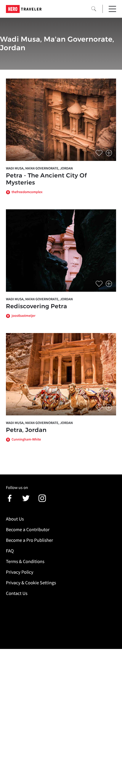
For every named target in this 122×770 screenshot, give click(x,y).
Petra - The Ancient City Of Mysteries (46, 179)
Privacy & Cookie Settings (31, 583)
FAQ (10, 551)
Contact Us (17, 593)
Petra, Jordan (26, 430)
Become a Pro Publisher (29, 540)
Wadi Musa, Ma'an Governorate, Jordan (39, 168)
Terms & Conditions (25, 562)
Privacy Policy (19, 572)
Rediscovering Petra (36, 306)
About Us (15, 519)
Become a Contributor (27, 530)
